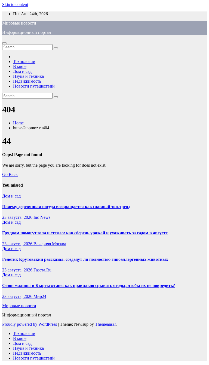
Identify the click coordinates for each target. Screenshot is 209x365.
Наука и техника (28, 76)
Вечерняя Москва (49, 243)
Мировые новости (19, 23)
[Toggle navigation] (4, 43)
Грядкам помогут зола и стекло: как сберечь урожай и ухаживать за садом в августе (85, 233)
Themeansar (105, 324)
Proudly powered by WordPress (30, 324)
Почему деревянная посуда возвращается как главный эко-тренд (66, 206)
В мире (19, 66)
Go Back (10, 174)
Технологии (24, 61)
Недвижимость (27, 81)
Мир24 (39, 296)
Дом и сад (22, 71)
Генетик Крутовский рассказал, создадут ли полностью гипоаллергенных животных (85, 259)
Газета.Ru (42, 270)
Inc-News (41, 217)
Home (18, 123)
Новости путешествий (34, 86)
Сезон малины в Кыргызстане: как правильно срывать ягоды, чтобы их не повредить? (88, 285)
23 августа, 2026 (17, 217)
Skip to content (15, 4)
